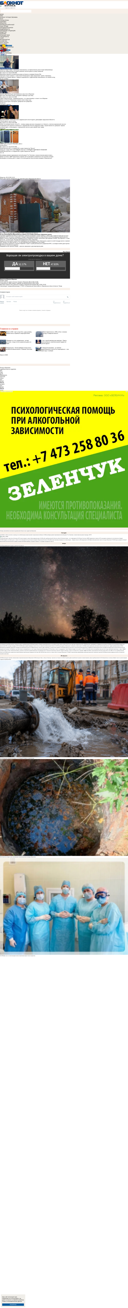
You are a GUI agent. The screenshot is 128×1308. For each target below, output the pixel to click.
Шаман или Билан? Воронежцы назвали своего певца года (15, 100)
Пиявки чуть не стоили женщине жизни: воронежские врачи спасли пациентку (18, 955)
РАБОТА (9, 45)
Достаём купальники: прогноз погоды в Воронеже (100, 539)
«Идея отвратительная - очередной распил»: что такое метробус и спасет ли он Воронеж (23, 98)
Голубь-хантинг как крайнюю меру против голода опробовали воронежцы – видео (105, 649)
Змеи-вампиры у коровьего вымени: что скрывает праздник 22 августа (39, 541)
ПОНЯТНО (13, 1304)
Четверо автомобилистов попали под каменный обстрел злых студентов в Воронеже (18, 530)
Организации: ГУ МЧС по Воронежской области (25, 286)
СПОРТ (2, 38)
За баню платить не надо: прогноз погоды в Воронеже (54, 652)
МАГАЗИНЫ (8, 53)
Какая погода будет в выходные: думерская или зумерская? (16, 101)
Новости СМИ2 (4, 355)
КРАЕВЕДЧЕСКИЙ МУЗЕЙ (7, 24)
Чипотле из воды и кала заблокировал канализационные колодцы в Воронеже (19, 856)
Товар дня (2, 128)
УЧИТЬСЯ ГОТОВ (8, 47)
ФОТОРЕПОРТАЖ (5, 39)
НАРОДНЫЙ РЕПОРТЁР (6, 27)
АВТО (1, 15)
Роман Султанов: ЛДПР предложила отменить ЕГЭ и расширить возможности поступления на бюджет (101, 538)
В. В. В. (2, 152)
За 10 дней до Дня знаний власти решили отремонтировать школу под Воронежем (81, 657)
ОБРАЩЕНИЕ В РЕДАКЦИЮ (7, 30)
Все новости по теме (5, 72)
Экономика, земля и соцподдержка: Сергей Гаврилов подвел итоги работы (66, 649)
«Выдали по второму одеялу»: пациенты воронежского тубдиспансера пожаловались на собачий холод (27, 77)
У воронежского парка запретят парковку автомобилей (14, 283)
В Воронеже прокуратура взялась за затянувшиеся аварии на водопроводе (18, 758)
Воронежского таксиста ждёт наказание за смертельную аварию (46, 647)
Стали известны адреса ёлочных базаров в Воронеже (14, 282)
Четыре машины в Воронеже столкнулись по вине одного (70, 645)
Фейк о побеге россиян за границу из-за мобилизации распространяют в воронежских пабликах (22, 534)
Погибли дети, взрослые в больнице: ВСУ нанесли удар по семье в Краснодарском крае (21, 538)
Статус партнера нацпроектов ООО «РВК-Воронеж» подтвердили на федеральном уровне (87, 644)
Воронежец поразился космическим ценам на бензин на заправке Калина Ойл (20, 74)
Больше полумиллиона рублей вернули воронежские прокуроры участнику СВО (23, 652)
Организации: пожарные (6, 286)
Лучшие (9, 301)
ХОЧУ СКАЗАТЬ (4, 42)
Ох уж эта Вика (4, 78)
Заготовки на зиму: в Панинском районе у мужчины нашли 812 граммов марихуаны (20, 650)
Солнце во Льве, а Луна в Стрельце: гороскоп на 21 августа (48, 657)
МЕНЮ (2, 14)
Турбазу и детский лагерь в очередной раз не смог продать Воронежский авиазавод (30, 649)
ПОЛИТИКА (3, 33)
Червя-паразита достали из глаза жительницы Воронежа (75, 647)
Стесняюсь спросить (5, 104)
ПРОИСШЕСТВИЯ (5, 35)
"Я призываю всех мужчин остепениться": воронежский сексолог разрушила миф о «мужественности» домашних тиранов (32, 125)
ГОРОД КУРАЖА (4, 20)
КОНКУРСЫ (3, 23)
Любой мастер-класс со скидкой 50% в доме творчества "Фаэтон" (17, 148)
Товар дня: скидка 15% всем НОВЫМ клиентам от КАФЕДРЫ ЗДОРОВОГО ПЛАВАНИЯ (23, 149)
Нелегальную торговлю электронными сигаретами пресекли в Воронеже (17, 657)
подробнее (13, 369)
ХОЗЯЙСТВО (3, 41)
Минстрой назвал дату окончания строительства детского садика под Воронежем (102, 645)
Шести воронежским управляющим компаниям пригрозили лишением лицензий (85, 652)
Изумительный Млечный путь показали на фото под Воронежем (15, 644)
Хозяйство (2, 103)
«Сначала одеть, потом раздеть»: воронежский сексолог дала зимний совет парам (22, 127)
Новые (2, 301)
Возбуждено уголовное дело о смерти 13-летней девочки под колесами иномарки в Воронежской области (25, 539)
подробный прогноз (5, 369)
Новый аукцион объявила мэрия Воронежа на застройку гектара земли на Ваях (49, 644)
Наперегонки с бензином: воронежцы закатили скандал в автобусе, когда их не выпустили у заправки (61, 650)
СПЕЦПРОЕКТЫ (4, 36)
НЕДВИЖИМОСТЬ (5, 29)
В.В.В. (1, 18)
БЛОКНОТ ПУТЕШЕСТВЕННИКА (9, 17)
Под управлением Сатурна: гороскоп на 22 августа (13, 545)
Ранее (15, 301)
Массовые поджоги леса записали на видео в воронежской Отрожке (18, 284)
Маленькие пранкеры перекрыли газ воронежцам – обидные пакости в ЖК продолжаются (69, 539)
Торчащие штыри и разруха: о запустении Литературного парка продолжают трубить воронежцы (25, 75)
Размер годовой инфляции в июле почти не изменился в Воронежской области (38, 645)
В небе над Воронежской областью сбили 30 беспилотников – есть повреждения (59, 538)
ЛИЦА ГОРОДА (4, 26)
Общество (2, 177)
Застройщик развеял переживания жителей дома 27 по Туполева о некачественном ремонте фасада (67, 534)
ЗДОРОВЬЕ (3, 21)
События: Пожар (57, 286)
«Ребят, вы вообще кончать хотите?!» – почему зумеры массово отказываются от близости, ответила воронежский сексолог (33, 124)
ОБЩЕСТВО (3, 32)
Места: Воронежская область (45, 286)
